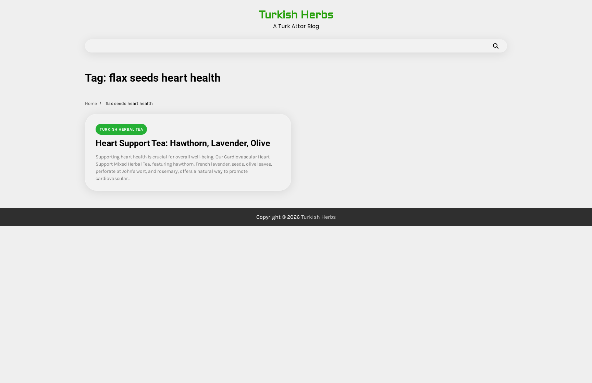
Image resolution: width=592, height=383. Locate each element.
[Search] (496, 46)
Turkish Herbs (296, 14)
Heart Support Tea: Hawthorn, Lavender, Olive (183, 143)
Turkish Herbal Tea (121, 129)
